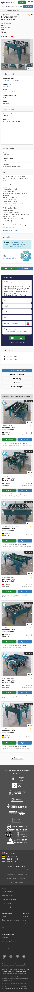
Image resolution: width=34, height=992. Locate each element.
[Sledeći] (31, 54)
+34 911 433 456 (11, 862)
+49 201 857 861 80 (12, 859)
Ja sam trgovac (11, 329)
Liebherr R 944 (23, 878)
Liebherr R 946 (22, 874)
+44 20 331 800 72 (11, 853)
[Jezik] (29, 2)
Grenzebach (7, 86)
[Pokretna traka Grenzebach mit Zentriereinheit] (17, 412)
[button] (32, 2)
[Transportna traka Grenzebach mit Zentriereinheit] (17, 563)
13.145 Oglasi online (9, 258)
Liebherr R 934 (11, 874)
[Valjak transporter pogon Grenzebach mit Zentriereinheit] (17, 513)
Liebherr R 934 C (8, 870)
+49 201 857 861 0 (11, 856)
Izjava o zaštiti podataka (17, 343)
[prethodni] (3, 54)
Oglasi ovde (18, 758)
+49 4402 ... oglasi (11, 356)
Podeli (17, 383)
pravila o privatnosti (12, 988)
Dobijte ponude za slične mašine (16, 332)
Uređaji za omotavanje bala (17, 882)
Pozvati (26, 268)
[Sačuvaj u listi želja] (29, 15)
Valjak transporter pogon (11, 80)
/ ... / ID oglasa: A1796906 (11, 10)
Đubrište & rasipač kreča (23, 870)
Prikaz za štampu (18, 375)
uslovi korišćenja (23, 988)
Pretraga (29, 7)
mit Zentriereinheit (9, 92)
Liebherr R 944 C (11, 878)
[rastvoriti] (17, 447)
